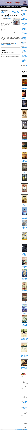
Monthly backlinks (24, 40)
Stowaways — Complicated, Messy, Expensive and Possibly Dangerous (24, 25)
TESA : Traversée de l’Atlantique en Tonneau (9, 44)
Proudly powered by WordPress (18, 429)
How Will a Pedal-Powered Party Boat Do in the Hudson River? (15, 12)
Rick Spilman (8, 16)
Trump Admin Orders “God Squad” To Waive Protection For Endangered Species (25, 60)
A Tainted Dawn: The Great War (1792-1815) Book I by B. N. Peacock (24, 160)
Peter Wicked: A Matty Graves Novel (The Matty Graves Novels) (24, 291)
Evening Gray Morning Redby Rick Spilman (24, 87)
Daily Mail (2, 33)
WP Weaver (25, 429)
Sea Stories (8, 6)
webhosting (23, 42)
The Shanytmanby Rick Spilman (24, 98)
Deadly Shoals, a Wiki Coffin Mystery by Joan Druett (24, 266)
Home (1, 6)
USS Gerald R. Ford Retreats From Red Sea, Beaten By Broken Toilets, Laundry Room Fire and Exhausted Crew (24, 55)
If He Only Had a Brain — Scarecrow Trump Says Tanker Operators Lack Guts (24, 67)
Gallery (18, 6)
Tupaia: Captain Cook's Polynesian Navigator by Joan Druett (24, 119)
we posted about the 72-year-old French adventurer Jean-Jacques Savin (6, 19)
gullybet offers (25, 407)
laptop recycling (24, 10)
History (15, 6)
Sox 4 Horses (23, 27)
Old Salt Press (12, 6)
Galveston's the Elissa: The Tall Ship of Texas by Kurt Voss (24, 205)
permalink (3, 46)
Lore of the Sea (5, 6)
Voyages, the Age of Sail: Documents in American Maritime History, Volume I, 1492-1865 (24, 325)
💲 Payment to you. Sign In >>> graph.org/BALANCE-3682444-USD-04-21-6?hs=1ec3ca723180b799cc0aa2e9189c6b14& (24, 34)
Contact (20, 6)
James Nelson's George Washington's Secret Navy (24, 242)
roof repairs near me (24, 19)
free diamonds (24, 38)
